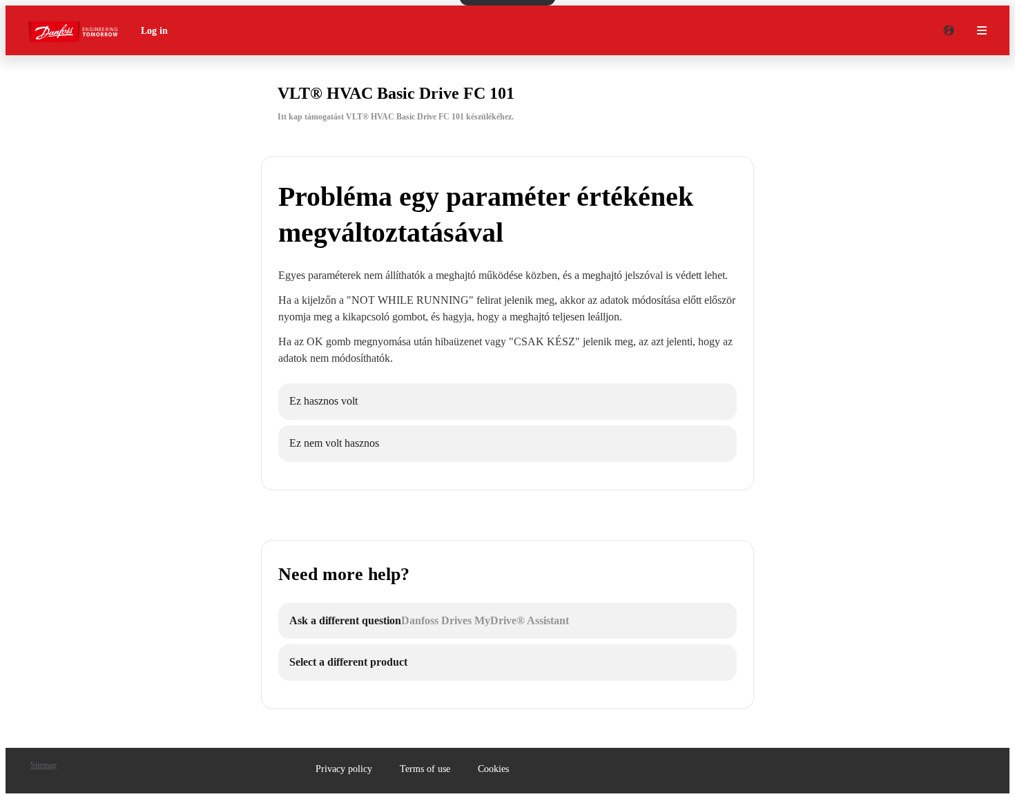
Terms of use (425, 769)
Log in (154, 31)
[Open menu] (981, 30)
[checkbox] (507, 401)
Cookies (493, 769)
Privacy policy (344, 769)
